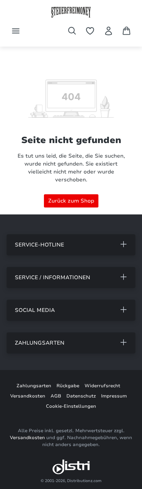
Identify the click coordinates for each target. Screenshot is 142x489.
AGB (56, 396)
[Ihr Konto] (108, 31)
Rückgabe (67, 386)
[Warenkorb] (126, 30)
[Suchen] (72, 30)
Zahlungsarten (34, 386)
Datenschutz (81, 396)
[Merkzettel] (90, 31)
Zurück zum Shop (71, 201)
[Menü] (16, 31)
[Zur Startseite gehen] (71, 12)
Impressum (114, 396)
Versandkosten (27, 396)
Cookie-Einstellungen (71, 406)
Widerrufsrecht (102, 386)
